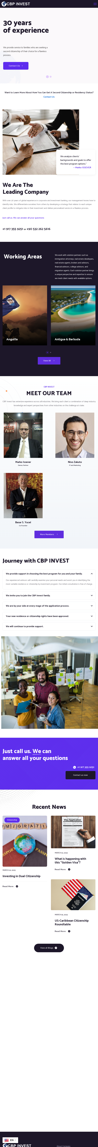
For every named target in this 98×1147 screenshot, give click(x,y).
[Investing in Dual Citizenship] (25, 841)
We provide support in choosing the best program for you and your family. (44, 574)
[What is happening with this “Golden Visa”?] (73, 832)
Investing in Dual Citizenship (21, 876)
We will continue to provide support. (25, 626)
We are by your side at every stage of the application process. (37, 606)
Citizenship (12, 820)
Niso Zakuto (75, 462)
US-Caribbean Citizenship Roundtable (72, 922)
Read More (8, 886)
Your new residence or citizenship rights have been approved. (37, 616)
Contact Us (15, 66)
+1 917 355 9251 (85, 767)
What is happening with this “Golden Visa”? (70, 860)
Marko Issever (23, 462)
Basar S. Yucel (23, 522)
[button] (47, 352)
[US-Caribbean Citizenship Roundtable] (73, 894)
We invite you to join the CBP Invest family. (28, 596)
